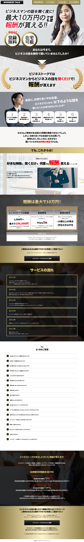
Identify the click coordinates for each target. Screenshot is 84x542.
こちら (44, 530)
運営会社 (35, 540)
